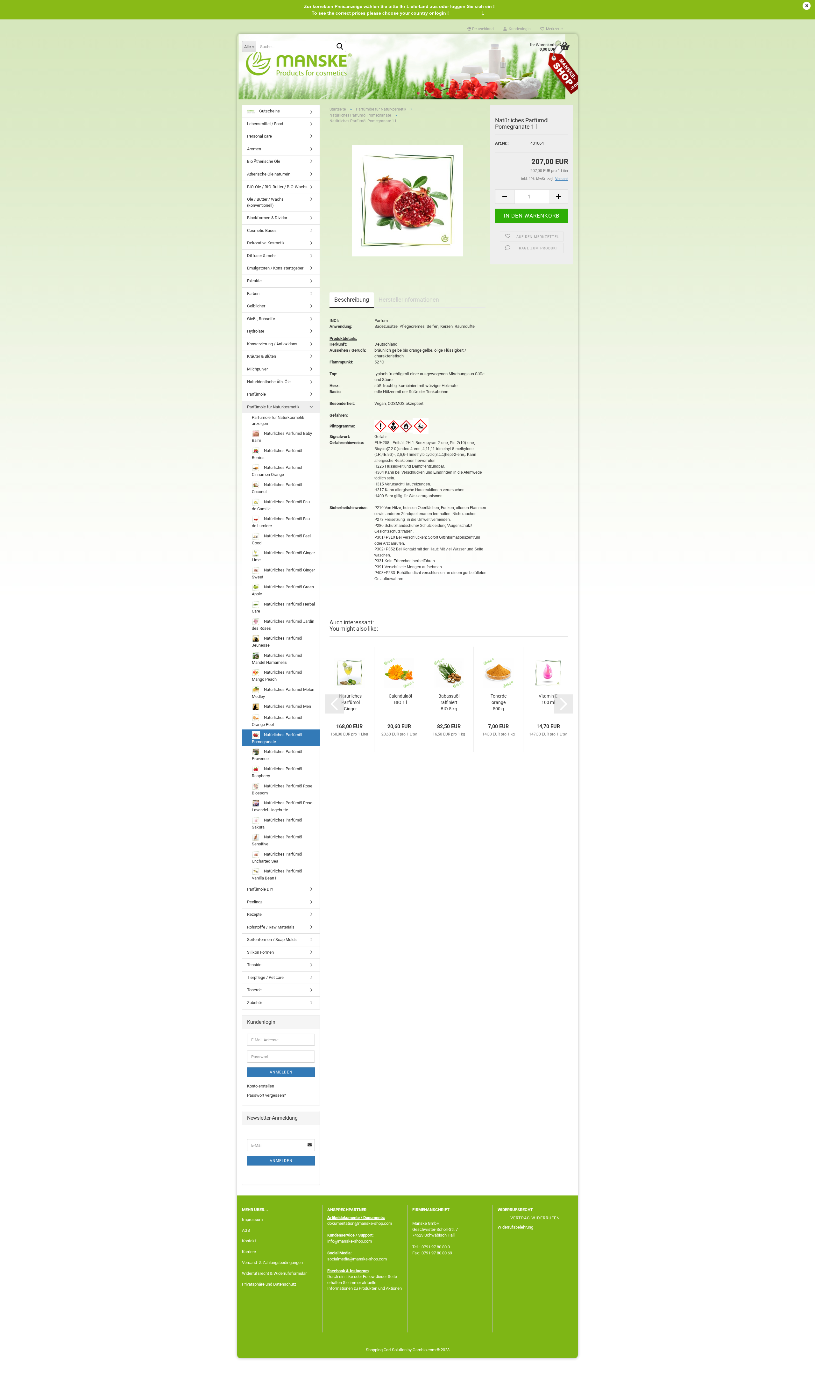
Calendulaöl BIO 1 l (400, 699)
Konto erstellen (260, 1086)
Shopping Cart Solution (386, 1349)
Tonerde (254, 989)
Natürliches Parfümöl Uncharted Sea (277, 858)
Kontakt (249, 1240)
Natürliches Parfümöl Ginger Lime (283, 556)
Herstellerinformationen (409, 299)
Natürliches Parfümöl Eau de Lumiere (281, 522)
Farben (253, 293)
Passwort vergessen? (266, 1095)
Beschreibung (351, 299)
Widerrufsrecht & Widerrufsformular (274, 1273)
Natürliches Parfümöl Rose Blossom (282, 789)
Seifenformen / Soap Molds (272, 939)
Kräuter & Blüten (261, 356)
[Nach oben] (797, 1382)
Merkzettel (553, 29)
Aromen (254, 149)
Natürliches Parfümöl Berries (277, 454)
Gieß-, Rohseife (261, 318)
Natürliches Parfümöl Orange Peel (277, 721)
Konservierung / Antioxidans (272, 343)
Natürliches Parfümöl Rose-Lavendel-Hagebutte (283, 806)
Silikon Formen (260, 952)
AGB (246, 1230)
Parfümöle (256, 394)
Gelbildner (256, 306)
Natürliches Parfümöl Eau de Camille (281, 505)
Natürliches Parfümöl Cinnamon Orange (277, 471)
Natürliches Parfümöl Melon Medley (283, 693)
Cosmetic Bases (262, 230)
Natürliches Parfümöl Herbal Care (283, 607)
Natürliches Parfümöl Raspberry (277, 772)
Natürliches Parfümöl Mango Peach (277, 676)
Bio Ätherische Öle (263, 161)
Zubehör (254, 1002)
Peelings (255, 902)
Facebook (336, 1270)
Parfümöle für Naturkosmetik (273, 407)
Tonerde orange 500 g (499, 702)
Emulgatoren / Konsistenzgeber (275, 268)
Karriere (249, 1251)
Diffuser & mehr (261, 255)
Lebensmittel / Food (265, 123)
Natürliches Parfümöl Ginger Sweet (283, 573)
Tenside (254, 964)
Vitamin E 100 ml (548, 699)
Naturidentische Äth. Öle (269, 381)
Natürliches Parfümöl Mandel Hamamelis (277, 659)
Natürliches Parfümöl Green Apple (283, 590)
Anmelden (281, 1072)
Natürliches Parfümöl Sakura (277, 823)
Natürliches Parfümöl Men (287, 706)
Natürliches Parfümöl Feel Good (281, 539)
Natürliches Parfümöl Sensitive (277, 840)
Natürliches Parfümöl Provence (277, 755)
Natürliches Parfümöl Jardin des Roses (283, 624)
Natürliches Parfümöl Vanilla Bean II (277, 874)
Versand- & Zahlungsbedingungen (272, 1262)
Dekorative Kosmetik (266, 242)
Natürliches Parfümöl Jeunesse (277, 642)
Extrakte (254, 280)
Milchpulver (257, 369)
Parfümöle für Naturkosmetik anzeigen (278, 420)
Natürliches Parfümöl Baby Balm (282, 437)
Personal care (259, 136)
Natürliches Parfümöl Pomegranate (277, 738)
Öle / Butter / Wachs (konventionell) (265, 202)
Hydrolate (255, 331)
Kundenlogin (519, 29)
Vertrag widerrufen (535, 1218)
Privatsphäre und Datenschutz (269, 1284)
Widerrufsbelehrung (515, 1227)
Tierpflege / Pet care (265, 977)
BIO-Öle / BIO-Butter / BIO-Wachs (277, 186)
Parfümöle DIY (260, 889)
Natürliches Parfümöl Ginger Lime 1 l (350, 702)
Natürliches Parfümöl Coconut (277, 488)
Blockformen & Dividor (267, 217)
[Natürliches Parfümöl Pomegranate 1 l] (407, 200)
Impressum (252, 1219)
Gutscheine (269, 111)
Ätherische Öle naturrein (268, 174)
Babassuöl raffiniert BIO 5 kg (448, 702)
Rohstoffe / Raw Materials (270, 927)
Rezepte (254, 914)
